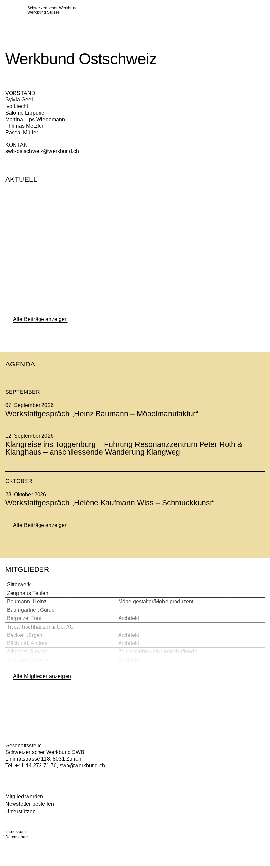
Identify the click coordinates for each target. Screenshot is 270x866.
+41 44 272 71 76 (36, 765)
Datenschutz (17, 837)
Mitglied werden (24, 796)
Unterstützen (20, 811)
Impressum (15, 831)
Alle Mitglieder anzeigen (42, 676)
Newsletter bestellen (29, 804)
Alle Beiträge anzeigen (40, 319)
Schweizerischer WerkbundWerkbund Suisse (52, 10)
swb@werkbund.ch (82, 765)
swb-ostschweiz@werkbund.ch (42, 151)
